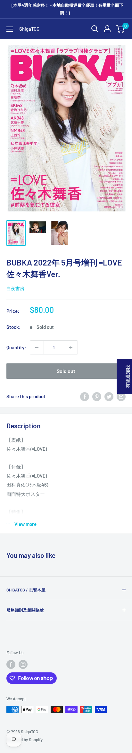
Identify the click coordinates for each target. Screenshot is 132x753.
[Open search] (94, 28)
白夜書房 (15, 288)
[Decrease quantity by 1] (37, 347)
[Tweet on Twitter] (108, 396)
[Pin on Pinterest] (96, 396)
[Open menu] (9, 29)
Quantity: (16, 347)
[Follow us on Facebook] (10, 664)
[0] (120, 29)
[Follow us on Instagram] (23, 664)
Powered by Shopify (24, 739)
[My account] (107, 28)
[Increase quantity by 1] (71, 347)
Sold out (66, 371)
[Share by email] (121, 396)
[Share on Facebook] (84, 396)
